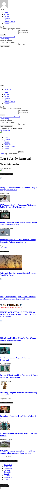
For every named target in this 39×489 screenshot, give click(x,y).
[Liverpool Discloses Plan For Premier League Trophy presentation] (5, 183)
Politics (6, 16)
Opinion (6, 23)
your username (23, 30)
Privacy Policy (4, 39)
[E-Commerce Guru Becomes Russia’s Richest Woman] (5, 429)
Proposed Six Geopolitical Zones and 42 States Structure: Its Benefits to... (19, 376)
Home (6, 13)
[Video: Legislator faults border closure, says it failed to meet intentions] (5, 218)
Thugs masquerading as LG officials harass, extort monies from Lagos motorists (18, 298)
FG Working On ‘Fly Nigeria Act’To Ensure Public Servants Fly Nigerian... (18, 206)
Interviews (7, 20)
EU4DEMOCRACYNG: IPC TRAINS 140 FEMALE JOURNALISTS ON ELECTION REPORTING (18, 314)
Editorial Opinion (9, 22)
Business (7, 14)
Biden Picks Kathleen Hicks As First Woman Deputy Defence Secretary (18, 339)
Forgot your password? (7, 37)
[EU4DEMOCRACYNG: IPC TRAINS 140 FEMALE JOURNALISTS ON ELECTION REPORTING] (11, 308)
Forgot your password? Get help (10, 117)
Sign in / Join (8, 89)
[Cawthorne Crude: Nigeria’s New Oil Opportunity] (5, 354)
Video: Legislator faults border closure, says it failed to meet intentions (18, 223)
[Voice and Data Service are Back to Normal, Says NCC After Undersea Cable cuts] (11, 269)
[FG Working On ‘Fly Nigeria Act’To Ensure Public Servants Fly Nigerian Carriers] (5, 201)
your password (23, 33)
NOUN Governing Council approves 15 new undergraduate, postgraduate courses (18, 452)
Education (7, 18)
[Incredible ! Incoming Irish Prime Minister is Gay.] (5, 412)
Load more (3, 247)
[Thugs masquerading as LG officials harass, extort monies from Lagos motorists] (11, 293)
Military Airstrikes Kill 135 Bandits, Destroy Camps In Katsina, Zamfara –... (18, 241)
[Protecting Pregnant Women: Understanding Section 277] (5, 389)
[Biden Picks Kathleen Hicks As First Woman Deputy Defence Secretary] (11, 334)
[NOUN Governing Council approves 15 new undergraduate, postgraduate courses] (5, 447)
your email (21, 44)
